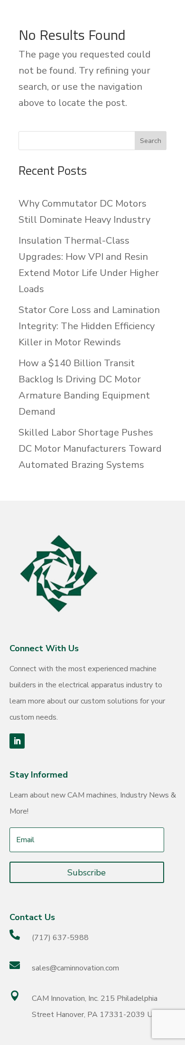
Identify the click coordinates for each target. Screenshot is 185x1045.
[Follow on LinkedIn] (17, 741)
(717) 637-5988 (60, 937)
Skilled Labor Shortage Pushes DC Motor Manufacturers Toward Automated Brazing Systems (90, 448)
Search (150, 140)
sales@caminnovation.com (75, 968)
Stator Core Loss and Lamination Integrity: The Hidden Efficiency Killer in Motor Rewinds (89, 326)
